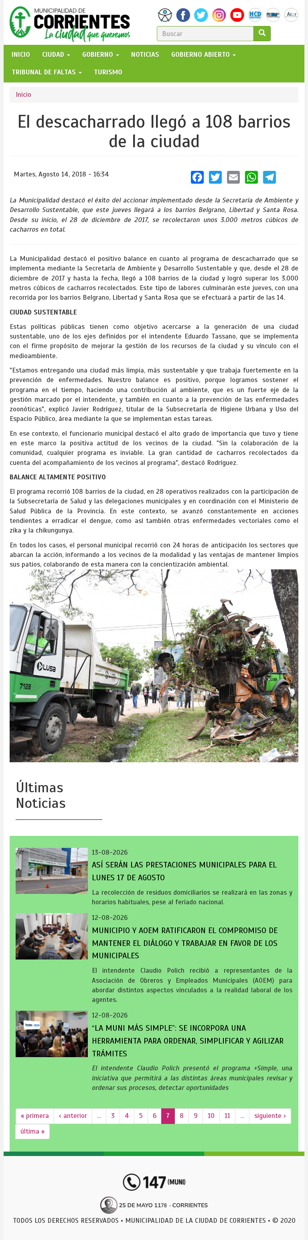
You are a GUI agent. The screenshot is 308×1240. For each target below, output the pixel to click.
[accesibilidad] (165, 15)
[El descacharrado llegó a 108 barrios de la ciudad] (154, 665)
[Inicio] (73, 22)
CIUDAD (54, 54)
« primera (35, 1116)
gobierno (98, 54)
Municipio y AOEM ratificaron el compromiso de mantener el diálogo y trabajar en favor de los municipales (185, 943)
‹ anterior (73, 1116)
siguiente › (270, 1116)
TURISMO (108, 72)
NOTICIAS (145, 54)
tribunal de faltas (45, 72)
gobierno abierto (201, 54)
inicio (21, 54)
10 (211, 1116)
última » (32, 1131)
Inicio (23, 94)
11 (227, 1116)
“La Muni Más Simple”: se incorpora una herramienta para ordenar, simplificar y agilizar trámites (188, 1041)
